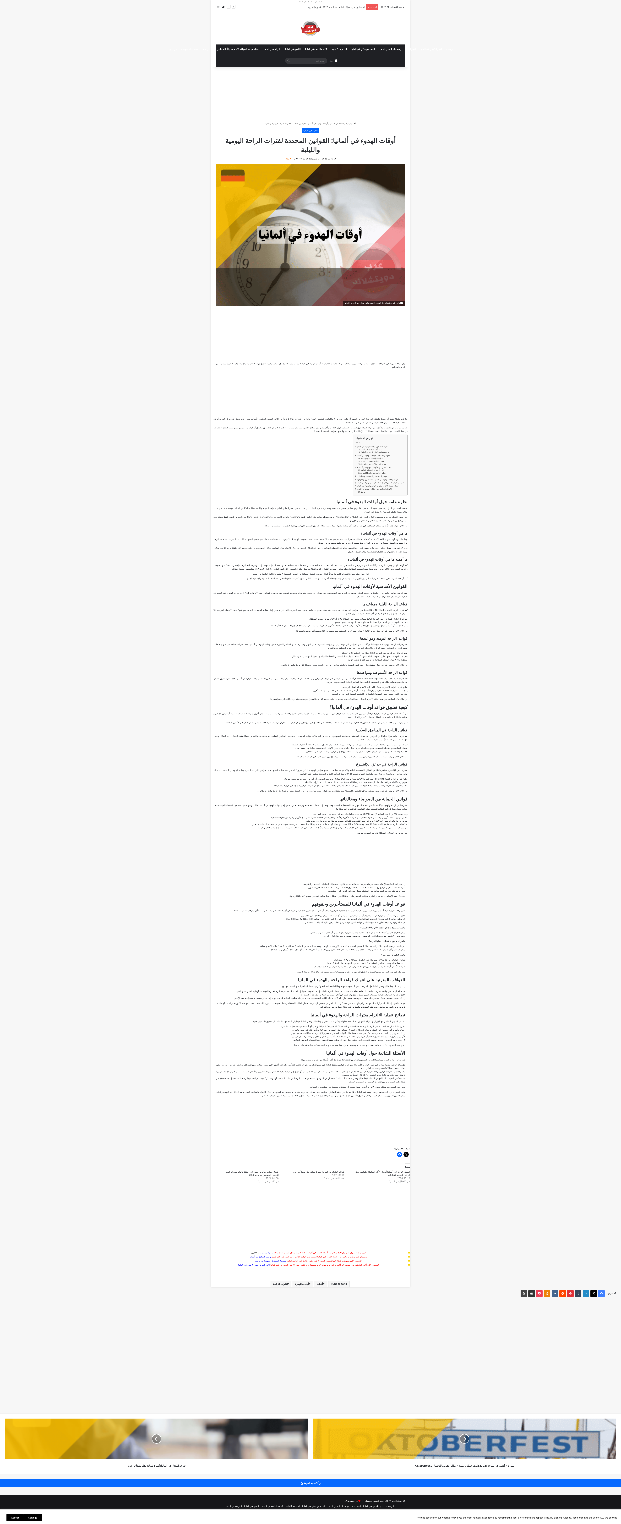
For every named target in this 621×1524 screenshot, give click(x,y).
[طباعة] (524, 1293)
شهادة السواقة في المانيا (304, 574)
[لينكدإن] (586, 1293)
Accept (15, 1517)
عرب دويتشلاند (351, 1501)
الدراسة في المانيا (272, 49)
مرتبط (363, 492)
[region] (310, 1516)
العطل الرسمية (349, 687)
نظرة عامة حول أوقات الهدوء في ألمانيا (372, 446)
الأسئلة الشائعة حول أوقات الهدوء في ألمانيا (374, 489)
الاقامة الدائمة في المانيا (316, 49)
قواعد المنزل (355, 915)
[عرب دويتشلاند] (310, 28)
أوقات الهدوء (302, 1283)
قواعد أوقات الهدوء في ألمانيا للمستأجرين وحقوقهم (377, 479)
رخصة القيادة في (260, 1256)
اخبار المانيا (411, 49)
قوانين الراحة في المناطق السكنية (373, 470)
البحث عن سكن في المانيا (363, 49)
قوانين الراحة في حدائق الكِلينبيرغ (373, 473)
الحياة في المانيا (337, 123)
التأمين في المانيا (293, 49)
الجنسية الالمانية (339, 49)
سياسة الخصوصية (189, 49)
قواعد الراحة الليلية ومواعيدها (371, 458)
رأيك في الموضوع (310, 1483)
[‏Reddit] (562, 1293)
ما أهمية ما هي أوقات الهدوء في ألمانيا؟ (375, 452)
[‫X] (593, 1293)
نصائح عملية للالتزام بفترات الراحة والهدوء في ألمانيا (377, 486)
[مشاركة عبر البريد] (531, 1293)
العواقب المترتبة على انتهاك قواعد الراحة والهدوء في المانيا (380, 483)
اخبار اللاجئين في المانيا (431, 49)
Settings (32, 1517)
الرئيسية (450, 49)
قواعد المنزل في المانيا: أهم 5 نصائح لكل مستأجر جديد (318, 1171)
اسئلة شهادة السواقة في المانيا (310, 1)
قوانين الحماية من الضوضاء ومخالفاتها (372, 476)
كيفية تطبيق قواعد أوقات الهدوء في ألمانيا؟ (374, 467)
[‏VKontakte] (555, 1293)
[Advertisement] (310, 91)
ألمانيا (320, 1283)
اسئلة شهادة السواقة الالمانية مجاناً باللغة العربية (237, 49)
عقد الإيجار (239, 998)
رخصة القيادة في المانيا (390, 49)
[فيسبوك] (601, 1293)
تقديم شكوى (345, 884)
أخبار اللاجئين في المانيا (248, 1264)
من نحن (173, 49)
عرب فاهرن (259, 1252)
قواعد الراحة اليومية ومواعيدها (372, 461)
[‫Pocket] (539, 1293)
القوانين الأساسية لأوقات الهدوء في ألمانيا (373, 455)
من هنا (270, 1252)
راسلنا (205, 49)
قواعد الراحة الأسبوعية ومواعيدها (373, 464)
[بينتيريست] (570, 1293)
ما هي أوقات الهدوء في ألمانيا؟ (371, 449)
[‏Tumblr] (578, 1293)
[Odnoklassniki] (547, 1293)
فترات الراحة (280, 1283)
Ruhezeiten (343, 517)
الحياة (392, 542)
